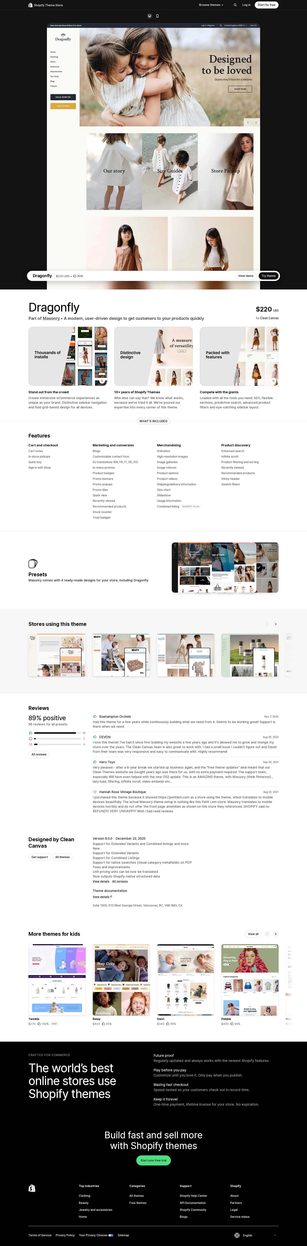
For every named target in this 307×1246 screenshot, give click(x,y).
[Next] (276, 624)
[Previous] (267, 624)
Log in (246, 5)
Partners (236, 1203)
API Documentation (193, 1203)
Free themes (137, 1203)
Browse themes (209, 5)
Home (83, 1216)
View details (101, 881)
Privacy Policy (65, 1235)
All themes (62, 857)
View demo (246, 276)
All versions (120, 881)
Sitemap (123, 1235)
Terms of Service (40, 1235)
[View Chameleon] (214, 568)
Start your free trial (153, 1160)
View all (253, 934)
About (234, 1195)
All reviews (38, 754)
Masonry (51, 318)
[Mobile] (157, 16)
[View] (57, 656)
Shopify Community (193, 1210)
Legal (234, 1210)
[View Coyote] (192, 568)
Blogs (183, 1216)
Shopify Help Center (193, 1195)
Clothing (84, 1195)
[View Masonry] (236, 568)
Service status (239, 1216)
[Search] (235, 5)
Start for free (267, 5)
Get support (39, 857)
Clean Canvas (269, 318)
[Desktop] (149, 16)
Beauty (83, 1203)
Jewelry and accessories (95, 1210)
